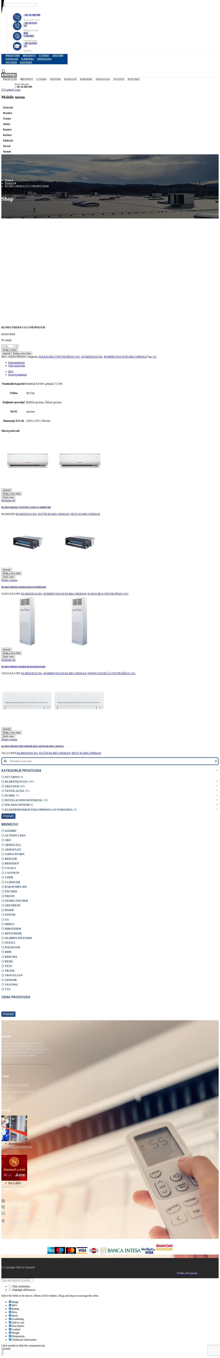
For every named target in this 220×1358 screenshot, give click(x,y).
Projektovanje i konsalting (15, 1084)
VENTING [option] (11, 984)
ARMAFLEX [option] (13, 849)
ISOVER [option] (10, 914)
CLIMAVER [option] (12, 882)
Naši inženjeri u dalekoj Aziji (13, 1186)
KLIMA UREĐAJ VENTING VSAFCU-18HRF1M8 (26, 507)
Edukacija (44, 59)
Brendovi (29, 55)
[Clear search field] (216, 761)
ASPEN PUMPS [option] (14, 854)
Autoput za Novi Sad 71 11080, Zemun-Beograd (25, 1221)
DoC (11, 371)
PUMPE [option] (11, 795)
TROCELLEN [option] (14, 975)
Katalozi (12, 59)
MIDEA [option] (9, 924)
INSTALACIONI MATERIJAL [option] (26, 800)
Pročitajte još (8, 500)
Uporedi (6, 353)
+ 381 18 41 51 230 (18, 1207)
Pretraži (8, 816)
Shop (4, 1105)
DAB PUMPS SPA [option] (16, 886)
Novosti (11, 62)
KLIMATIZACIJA (92, 356)
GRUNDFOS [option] (12, 905)
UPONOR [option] (11, 979)
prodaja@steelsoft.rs (19, 1213)
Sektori (57, 55)
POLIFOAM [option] (12, 947)
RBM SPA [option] (11, 956)
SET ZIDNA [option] (14, 777)
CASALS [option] (10, 868)
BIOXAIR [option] (11, 858)
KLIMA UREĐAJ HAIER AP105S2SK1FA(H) (23, 666)
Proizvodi (12, 55)
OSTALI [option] (10, 942)
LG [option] (7, 919)
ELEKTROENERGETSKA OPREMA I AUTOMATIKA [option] (40, 809)
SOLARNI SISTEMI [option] (18, 804)
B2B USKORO (29, 34)
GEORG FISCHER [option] (16, 900)
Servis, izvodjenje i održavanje (18, 1091)
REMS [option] (9, 961)
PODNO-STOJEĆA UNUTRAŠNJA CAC (111, 673)
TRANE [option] (10, 970)
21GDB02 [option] (10, 830)
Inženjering (7, 1098)
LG (155, 356)
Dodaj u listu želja (22, 353)
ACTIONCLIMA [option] (15, 835)
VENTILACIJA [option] (17, 790)
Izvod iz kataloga (17, 374)
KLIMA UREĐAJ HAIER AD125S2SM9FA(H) (23, 587)
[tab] (113, 362)
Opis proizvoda (16, 365)
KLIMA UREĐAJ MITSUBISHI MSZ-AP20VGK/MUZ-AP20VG (32, 746)
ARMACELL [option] (13, 844)
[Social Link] (4, 1071)
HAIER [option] (9, 910)
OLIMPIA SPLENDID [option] (18, 938)
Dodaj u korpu (9, 350)
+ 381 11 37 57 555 (18, 1201)
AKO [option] (8, 840)
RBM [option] (8, 951)
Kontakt (26, 62)
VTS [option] (7, 989)
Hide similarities (21, 1286)
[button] (110, 770)
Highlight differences (23, 1289)
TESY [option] (8, 966)
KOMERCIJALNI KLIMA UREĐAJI (125, 356)
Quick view (8, 497)
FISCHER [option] (11, 891)
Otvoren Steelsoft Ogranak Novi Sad (16, 1147)
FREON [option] (10, 896)
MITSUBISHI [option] (13, 933)
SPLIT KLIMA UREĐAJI (85, 514)
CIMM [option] (9, 877)
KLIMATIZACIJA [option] (19, 781)
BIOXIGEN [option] (12, 863)
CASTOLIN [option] (12, 872)
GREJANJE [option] (14, 786)
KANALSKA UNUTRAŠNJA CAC (59, 356)
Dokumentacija (16, 362)
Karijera (27, 59)
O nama (44, 55)
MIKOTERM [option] (13, 928)
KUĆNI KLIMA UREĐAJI (53, 514)
